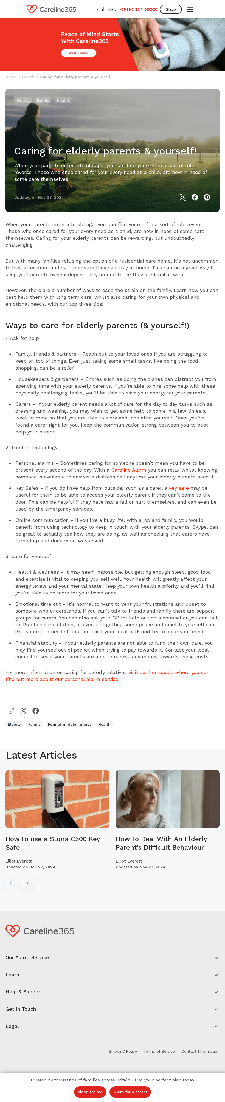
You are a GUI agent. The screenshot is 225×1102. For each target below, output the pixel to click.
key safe (179, 488)
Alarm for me (90, 1092)
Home (11, 77)
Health (28, 77)
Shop (171, 9)
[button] (190, 9)
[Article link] (57, 820)
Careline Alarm (128, 470)
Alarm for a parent (130, 1092)
